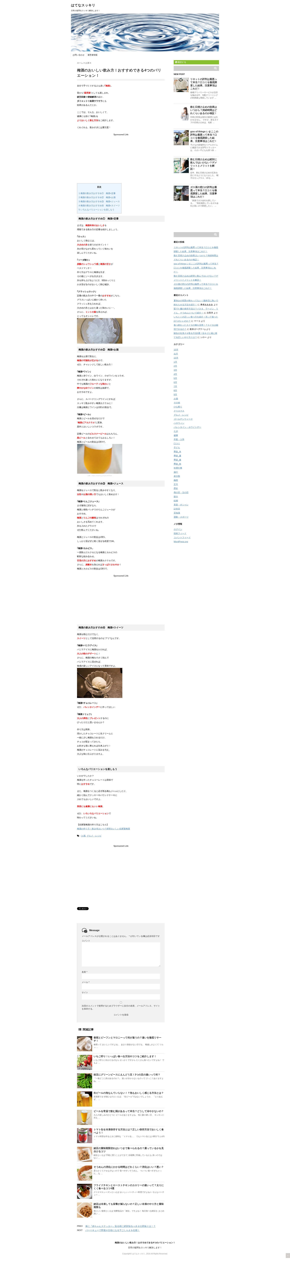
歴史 (176, 488)
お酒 (83, 836)
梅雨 (176, 480)
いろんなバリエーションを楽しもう (96, 209)
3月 (175, 370)
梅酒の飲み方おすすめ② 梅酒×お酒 (97, 197)
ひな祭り (178, 407)
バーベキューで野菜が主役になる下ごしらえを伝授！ (112, 1230)
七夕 (176, 431)
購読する (181, 62)
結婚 (176, 500)
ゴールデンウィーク (183, 419)
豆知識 (177, 513)
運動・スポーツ (181, 517)
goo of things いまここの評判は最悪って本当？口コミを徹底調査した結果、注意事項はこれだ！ (196, 267)
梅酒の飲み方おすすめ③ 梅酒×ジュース (99, 201)
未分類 (177, 476)
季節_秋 (177, 464)
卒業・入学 (179, 439)
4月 (175, 374)
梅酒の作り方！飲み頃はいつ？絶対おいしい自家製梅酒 (103, 828)
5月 (175, 378)
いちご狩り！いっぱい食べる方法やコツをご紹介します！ (125, 1056)
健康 (176, 435)
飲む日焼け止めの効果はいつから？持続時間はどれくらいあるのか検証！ (203, 110)
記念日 (177, 509)
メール (85, 982)
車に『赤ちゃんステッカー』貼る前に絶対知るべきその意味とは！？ (120, 1226)
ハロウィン (179, 423)
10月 (176, 349)
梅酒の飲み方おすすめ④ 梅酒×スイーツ (99, 205)
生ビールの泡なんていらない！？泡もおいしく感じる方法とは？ (129, 1093)
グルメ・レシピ (94, 836)
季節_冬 (177, 451)
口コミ (177, 443)
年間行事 (178, 468)
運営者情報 (92, 55)
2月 (175, 366)
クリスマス (179, 411)
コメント (86, 940)
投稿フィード (180, 533)
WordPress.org (181, 541)
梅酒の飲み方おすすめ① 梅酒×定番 (97, 193)
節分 (176, 496)
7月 (175, 386)
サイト (85, 992)
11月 (176, 354)
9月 (175, 394)
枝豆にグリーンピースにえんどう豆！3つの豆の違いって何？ (127, 1074)
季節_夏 (177, 456)
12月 (176, 358)
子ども (177, 447)
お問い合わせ (78, 55)
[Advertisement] (120, 158)
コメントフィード (182, 537)
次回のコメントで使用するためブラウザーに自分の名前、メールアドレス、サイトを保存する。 (121, 1007)
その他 (177, 402)
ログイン (178, 529)
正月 (176, 484)
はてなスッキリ (83, 5)
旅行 (176, 472)
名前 (84, 972)
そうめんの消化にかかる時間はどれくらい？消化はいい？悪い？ (129, 1167)
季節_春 (177, 460)
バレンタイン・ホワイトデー (187, 427)
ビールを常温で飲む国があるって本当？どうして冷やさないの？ (129, 1111)
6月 (175, 382)
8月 (175, 390)
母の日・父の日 (181, 492)
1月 (175, 362)
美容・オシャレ (181, 504)
